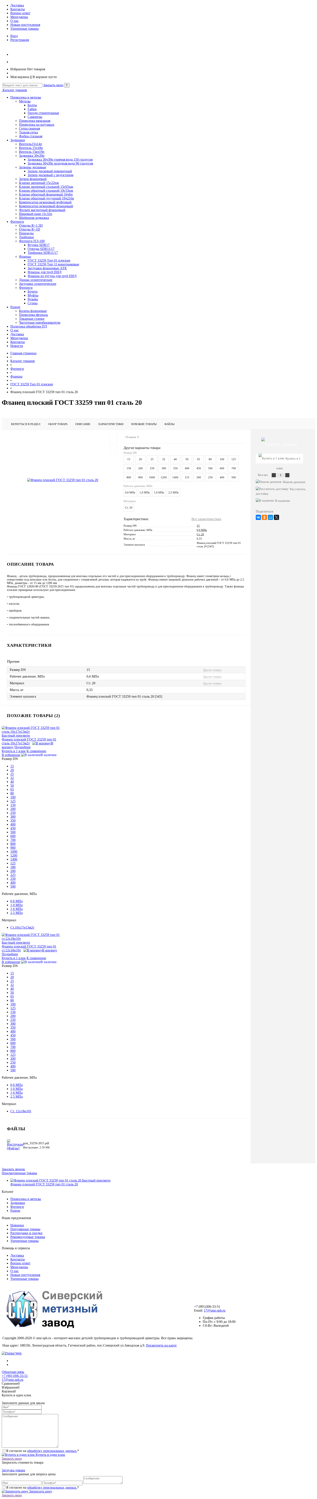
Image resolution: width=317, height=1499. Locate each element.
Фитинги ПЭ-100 (32, 241)
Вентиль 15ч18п (31, 148)
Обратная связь (13, 1372)
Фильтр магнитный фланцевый (42, 210)
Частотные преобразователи (39, 322)
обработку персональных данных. (52, 1451)
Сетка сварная (29, 128)
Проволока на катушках (36, 124)
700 (233, 468)
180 (13, 867)
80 (210, 459)
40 (175, 459)
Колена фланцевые (33, 311)
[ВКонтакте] (258, 517)
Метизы (25, 101)
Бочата (33, 291)
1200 (164, 477)
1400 (175, 477)
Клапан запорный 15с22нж (39, 183)
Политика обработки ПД (28, 326)
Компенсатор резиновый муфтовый (45, 202)
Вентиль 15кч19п (31, 152)
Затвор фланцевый (33, 179)
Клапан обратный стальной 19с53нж (46, 190)
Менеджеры (19, 17)
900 (140, 477)
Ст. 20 (128, 507)
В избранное (11, 755)
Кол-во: (263, 475)
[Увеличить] (62, 480)
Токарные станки (31, 318)
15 (128, 459)
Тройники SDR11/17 (43, 252)
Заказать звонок (13, 1169)
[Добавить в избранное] (113, 439)
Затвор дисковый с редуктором (50, 175)
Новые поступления (25, 25)
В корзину (49, 950)
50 (186, 459)
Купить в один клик (50, 1455)
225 (13, 875)
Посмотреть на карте (161, 1345)
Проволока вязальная (34, 120)
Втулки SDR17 (39, 245)
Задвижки (17, 140)
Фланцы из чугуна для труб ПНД (52, 276)
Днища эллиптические (35, 280)
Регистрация (19, 40)
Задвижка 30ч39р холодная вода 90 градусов (60, 163)
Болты (32, 105)
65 (198, 459)
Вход (14, 36)
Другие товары (212, 670)
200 (140, 468)
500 (210, 468)
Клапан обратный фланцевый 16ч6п (46, 194)
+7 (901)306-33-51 (15, 1376)
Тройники (26, 237)
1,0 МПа (145, 492)
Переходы (26, 233)
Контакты (17, 9)
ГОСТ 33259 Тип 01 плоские (49, 260)
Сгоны (33, 303)
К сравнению (36, 751)
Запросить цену (40, 1491)
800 (129, 477)
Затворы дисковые (32, 167)
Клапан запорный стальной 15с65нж (46, 186)
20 (140, 459)
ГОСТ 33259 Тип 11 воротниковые (53, 264)
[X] (276, 517)
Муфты (33, 295)
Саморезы (35, 117)
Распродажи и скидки (26, 1233)
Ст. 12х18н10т (20, 1111)
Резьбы (33, 299)
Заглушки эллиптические (37, 284)
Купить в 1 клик (14, 751)
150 (129, 468)
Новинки (17, 1225)
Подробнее (22, 747)
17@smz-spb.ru (214, 1310)
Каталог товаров (14, 90)
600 (222, 468)
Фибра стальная (30, 136)
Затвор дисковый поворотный (50, 171)
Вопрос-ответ (20, 13)
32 (163, 459)
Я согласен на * (42, 1451)
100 (222, 459)
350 (175, 468)
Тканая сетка (28, 132)
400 (187, 468)
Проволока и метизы (25, 97)
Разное (15, 307)
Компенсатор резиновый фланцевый (46, 206)
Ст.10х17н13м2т (22, 927)
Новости (16, 346)
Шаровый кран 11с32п (35, 214)
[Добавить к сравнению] (113, 448)
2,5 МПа (173, 492)
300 (164, 468)
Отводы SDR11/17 (41, 249)
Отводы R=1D (29, 229)
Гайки (32, 109)
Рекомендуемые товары (27, 1237)
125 (233, 459)
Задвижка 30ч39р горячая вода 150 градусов (60, 159)
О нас (14, 21)
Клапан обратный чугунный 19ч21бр (46, 198)
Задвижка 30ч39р (31, 155)
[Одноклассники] (264, 517)
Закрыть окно (53, 85)
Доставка (17, 5)
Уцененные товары (24, 28)
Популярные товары (25, 1229)
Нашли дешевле (294, 482)
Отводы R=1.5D (31, 225)
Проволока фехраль (33, 315)
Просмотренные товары (19, 1173)
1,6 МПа (159, 492)
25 (152, 459)
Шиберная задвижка (34, 218)
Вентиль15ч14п (30, 144)
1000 (152, 477)
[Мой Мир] (270, 517)
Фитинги (17, 221)
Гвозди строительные (43, 113)
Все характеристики (206, 519)
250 (152, 468)
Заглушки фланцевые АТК (47, 268)
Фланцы (25, 256)
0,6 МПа (130, 492)
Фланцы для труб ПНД (44, 272)
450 (198, 468)
